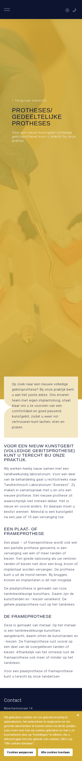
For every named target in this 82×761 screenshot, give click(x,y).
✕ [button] (78, 715)
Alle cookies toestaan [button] (55, 752)
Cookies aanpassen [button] (20, 752)
